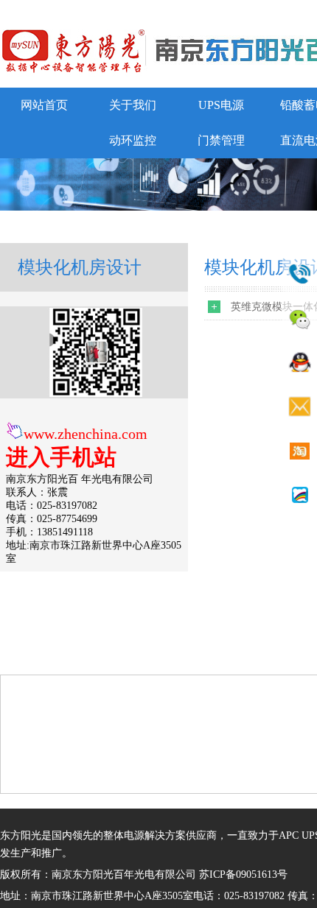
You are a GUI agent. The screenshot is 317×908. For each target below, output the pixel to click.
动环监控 (132, 140)
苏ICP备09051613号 (243, 874)
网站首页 (44, 105)
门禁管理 (221, 140)
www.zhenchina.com (85, 434)
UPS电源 (221, 105)
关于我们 (132, 105)
